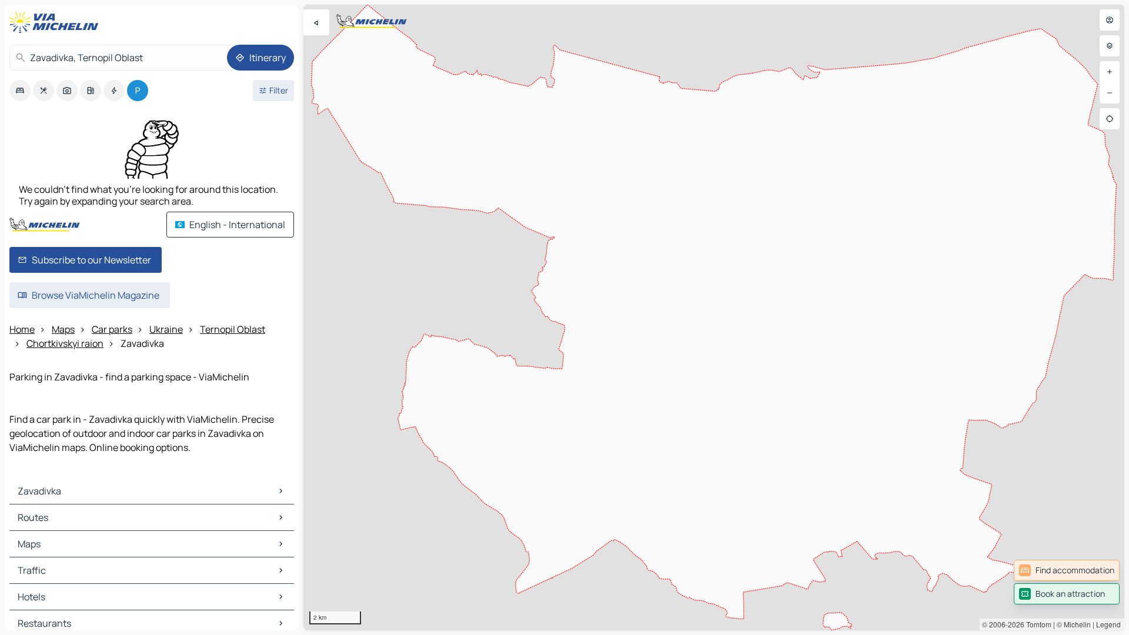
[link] (1067, 570)
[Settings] (1110, 45)
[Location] (1110, 118)
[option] (20, 90)
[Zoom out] (1110, 92)
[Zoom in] (1110, 71)
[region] (713, 317)
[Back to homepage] (56, 22)
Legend (1108, 624)
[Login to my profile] (1110, 20)
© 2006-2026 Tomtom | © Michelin (1036, 624)
